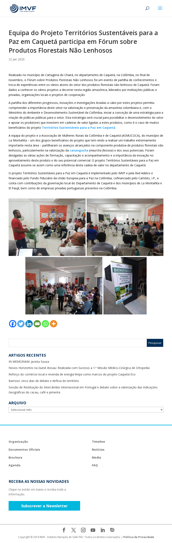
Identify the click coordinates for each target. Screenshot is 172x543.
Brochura (15, 457)
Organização (18, 442)
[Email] (37, 323)
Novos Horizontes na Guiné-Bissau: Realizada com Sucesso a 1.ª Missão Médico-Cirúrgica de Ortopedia (79, 368)
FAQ (95, 465)
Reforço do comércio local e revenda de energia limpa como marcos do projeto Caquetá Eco (72, 374)
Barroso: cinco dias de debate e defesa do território (44, 381)
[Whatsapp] (45, 323)
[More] (53, 323)
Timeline (98, 442)
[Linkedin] (29, 323)
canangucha (79, 150)
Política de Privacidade (138, 537)
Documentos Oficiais (24, 449)
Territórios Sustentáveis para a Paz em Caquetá (78, 128)
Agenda (14, 465)
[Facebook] (12, 323)
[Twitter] (21, 323)
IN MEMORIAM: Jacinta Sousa (29, 362)
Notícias (98, 449)
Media (96, 457)
